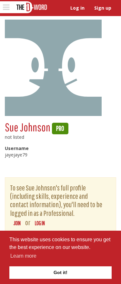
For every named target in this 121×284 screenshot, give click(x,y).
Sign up (102, 8)
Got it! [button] (60, 272)
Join (17, 223)
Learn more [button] (23, 256)
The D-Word (31, 7)
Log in (77, 8)
